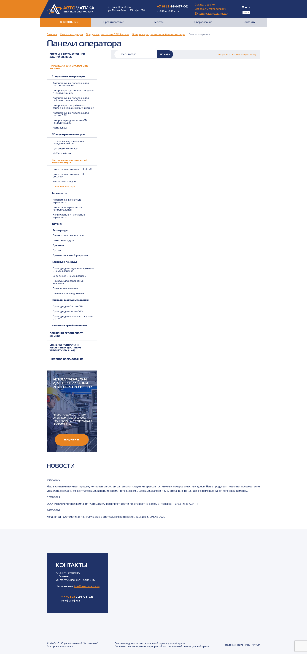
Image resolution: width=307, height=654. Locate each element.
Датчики (57, 224)
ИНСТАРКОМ (252, 645)
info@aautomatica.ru (86, 586)
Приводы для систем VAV (68, 312)
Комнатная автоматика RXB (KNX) (72, 169)
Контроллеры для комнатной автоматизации (158, 34)
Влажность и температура (68, 235)
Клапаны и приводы (64, 262)
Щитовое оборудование (67, 359)
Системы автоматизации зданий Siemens (67, 56)
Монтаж (159, 22)
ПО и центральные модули (68, 134)
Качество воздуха (63, 240)
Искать (165, 54)
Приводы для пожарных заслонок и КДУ (73, 318)
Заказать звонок (205, 4)
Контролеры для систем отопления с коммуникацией (73, 92)
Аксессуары (60, 128)
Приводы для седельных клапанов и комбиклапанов (73, 269)
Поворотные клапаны (65, 288)
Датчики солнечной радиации (70, 255)
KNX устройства (62, 154)
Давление (58, 245)
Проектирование (113, 22)
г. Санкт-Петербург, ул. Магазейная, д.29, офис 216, (126, 9)
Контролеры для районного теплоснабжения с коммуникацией (73, 106)
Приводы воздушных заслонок (70, 300)
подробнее (72, 439)
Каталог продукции (71, 34)
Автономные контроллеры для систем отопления (71, 84)
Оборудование (203, 22)
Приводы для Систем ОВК (68, 307)
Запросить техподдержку (210, 8)
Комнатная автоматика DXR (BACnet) (69, 175)
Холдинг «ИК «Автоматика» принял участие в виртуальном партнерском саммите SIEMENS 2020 (106, 517)
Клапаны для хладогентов (68, 293)
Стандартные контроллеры (68, 76)
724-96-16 (77, 597)
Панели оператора (64, 187)
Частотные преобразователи (69, 326)
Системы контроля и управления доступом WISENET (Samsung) (65, 348)
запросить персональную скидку (237, 54)
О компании (69, 22)
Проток (57, 250)
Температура (60, 230)
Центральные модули (65, 149)
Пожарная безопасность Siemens (67, 335)
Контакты (249, 22)
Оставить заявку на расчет (211, 13)
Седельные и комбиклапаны (69, 276)
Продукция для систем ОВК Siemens (107, 34)
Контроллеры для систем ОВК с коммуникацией (71, 121)
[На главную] (71, 9)
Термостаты (59, 193)
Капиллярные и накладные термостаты (69, 216)
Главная (52, 34)
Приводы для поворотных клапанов (68, 282)
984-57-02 (172, 6)
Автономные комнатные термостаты (67, 201)
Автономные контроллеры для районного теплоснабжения (71, 99)
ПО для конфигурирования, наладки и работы (69, 142)
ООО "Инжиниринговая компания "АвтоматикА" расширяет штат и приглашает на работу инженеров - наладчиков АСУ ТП (122, 504)
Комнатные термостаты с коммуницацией (67, 208)
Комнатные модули (64, 182)
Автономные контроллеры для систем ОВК (71, 114)
